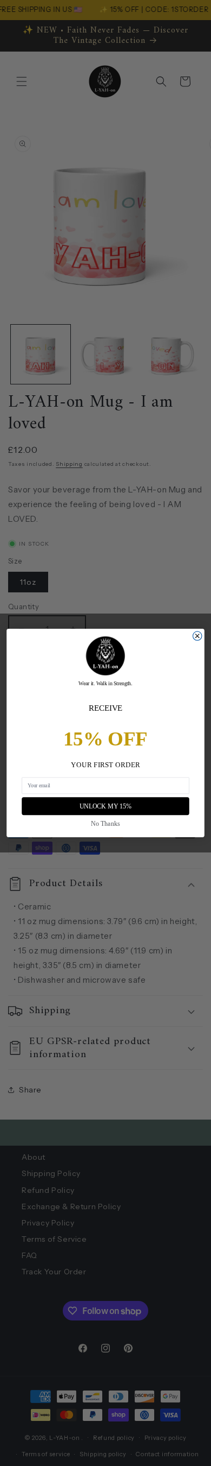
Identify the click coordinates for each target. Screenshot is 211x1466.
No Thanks (105, 823)
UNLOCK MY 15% (106, 806)
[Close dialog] (197, 635)
